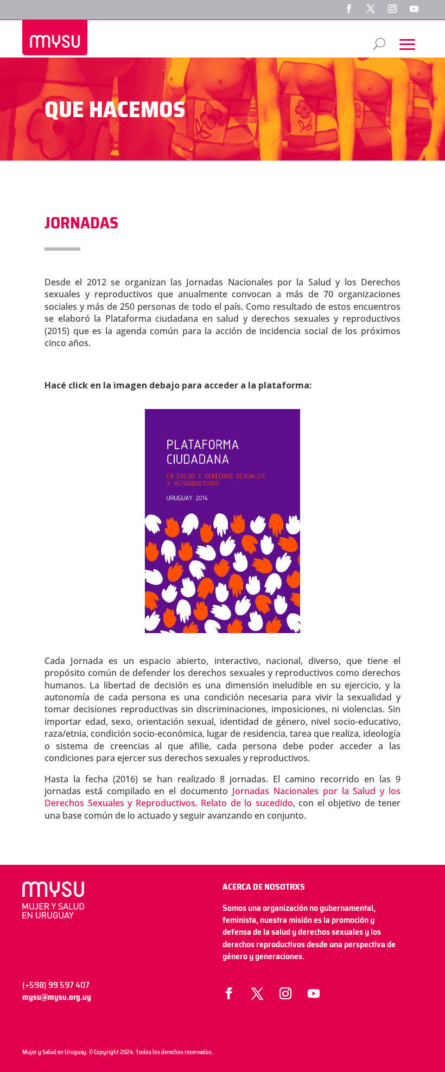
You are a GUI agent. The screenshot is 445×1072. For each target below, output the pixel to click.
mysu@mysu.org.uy (56, 997)
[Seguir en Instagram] (392, 8)
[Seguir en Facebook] (349, 8)
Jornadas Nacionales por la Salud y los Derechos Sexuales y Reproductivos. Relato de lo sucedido (222, 797)
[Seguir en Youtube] (414, 8)
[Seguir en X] (370, 8)
